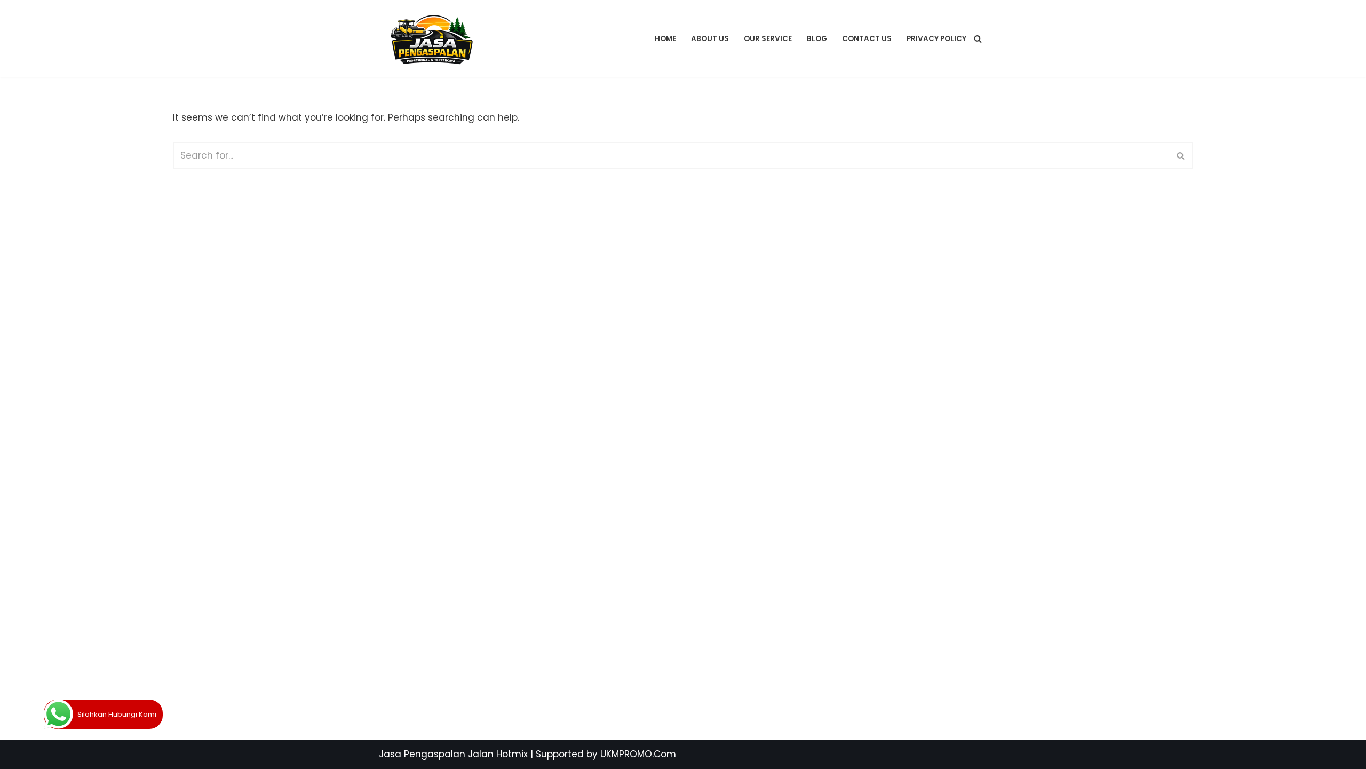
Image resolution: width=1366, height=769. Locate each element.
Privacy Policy (936, 39)
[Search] (978, 39)
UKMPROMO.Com (638, 754)
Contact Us (867, 39)
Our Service (768, 39)
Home (665, 39)
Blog (817, 39)
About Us (710, 39)
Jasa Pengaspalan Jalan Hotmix (453, 754)
